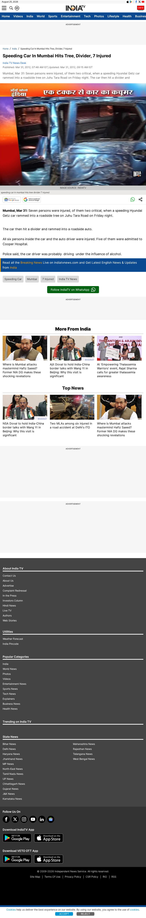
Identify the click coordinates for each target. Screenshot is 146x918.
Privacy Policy (73, 876)
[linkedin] (41, 819)
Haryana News (11, 753)
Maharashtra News (84, 743)
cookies (134, 909)
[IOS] (127, 2)
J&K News (9, 793)
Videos (18, 16)
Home (6, 16)
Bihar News (9, 743)
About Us (8, 580)
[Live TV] (140, 8)
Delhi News (9, 748)
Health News (10, 708)
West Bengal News (84, 758)
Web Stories (10, 620)
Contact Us (9, 575)
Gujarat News (10, 788)
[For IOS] (48, 859)
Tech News (9, 693)
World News (10, 668)
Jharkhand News (12, 758)
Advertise (8, 585)
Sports (52, 16)
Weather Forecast (13, 638)
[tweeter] (15, 819)
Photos (99, 16)
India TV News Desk (14, 62)
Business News (11, 703)
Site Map (35, 876)
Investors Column (13, 600)
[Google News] (12, 200)
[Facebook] (6, 819)
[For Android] (17, 859)
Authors (7, 615)
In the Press (9, 595)
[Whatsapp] (133, 199)
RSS (113, 876)
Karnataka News (12, 798)
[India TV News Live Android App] (17, 838)
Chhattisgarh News (14, 783)
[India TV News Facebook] (136, 2)
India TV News (68, 279)
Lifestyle (113, 16)
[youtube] (32, 819)
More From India (73, 329)
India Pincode (11, 643)
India (30, 16)
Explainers (9, 698)
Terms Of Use (52, 876)
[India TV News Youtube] (143, 2)
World (41, 16)
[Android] (131, 2)
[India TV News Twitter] (139, 2)
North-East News (13, 768)
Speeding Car (13, 279)
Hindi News (9, 605)
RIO (105, 876)
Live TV (7, 610)
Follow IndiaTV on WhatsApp (70, 289)
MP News (8, 763)
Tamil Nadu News (13, 773)
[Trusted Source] (32, 200)
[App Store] (48, 838)
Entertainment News (14, 683)
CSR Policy (92, 876)
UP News (8, 778)
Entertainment (70, 16)
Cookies (11, 909)
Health (127, 16)
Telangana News (82, 753)
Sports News (10, 688)
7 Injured (48, 279)
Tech (87, 16)
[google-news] (50, 819)
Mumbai (32, 279)
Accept (64, 913)
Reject (85, 913)
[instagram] (24, 819)
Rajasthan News (82, 748)
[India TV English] (75, 8)
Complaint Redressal (15, 590)
